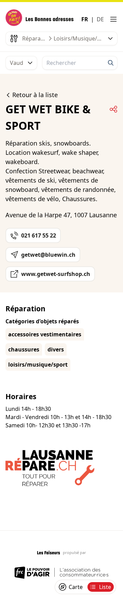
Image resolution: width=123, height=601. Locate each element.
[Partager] (113, 109)
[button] (113, 19)
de (100, 19)
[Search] (110, 63)
